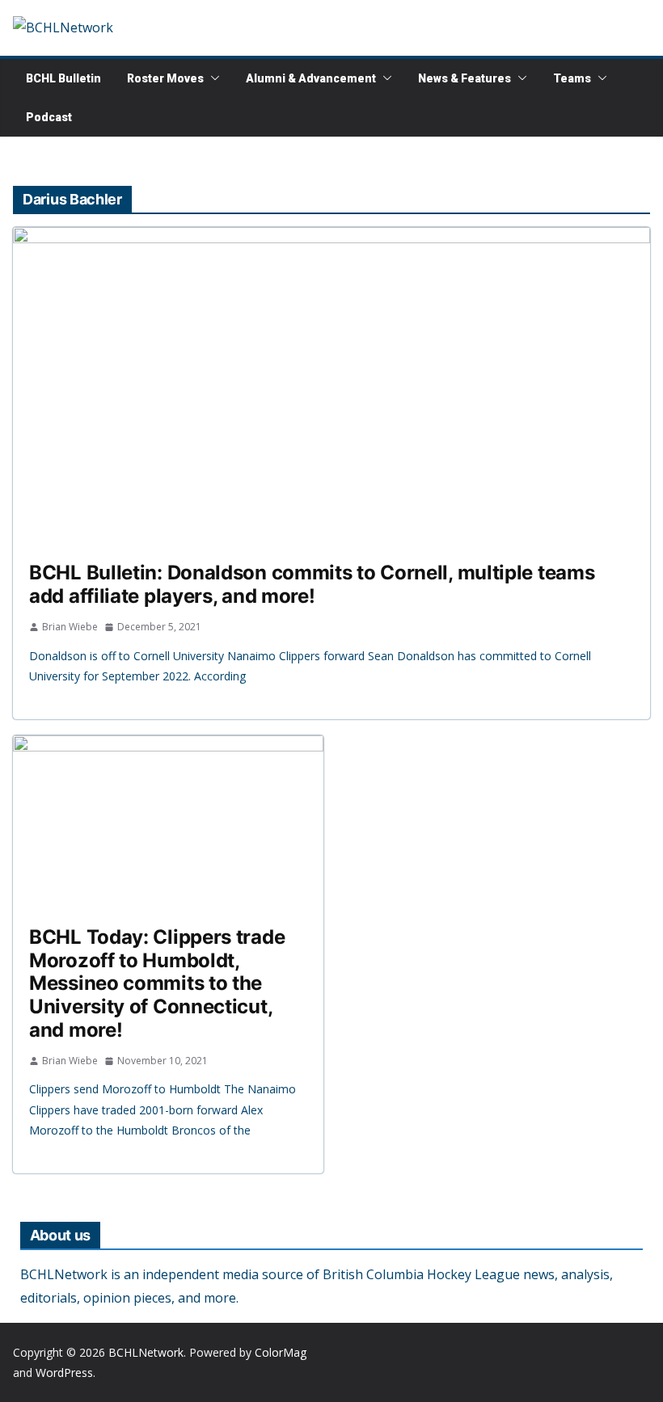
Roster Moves (165, 78)
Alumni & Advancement (311, 78)
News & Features (464, 78)
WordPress (64, 1372)
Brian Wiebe (70, 627)
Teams (572, 78)
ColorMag (280, 1352)
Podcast (49, 117)
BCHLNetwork (146, 1352)
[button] (212, 78)
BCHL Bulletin (63, 78)
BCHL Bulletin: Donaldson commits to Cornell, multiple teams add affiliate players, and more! (311, 584)
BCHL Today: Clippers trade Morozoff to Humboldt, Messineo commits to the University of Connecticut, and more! (157, 983)
